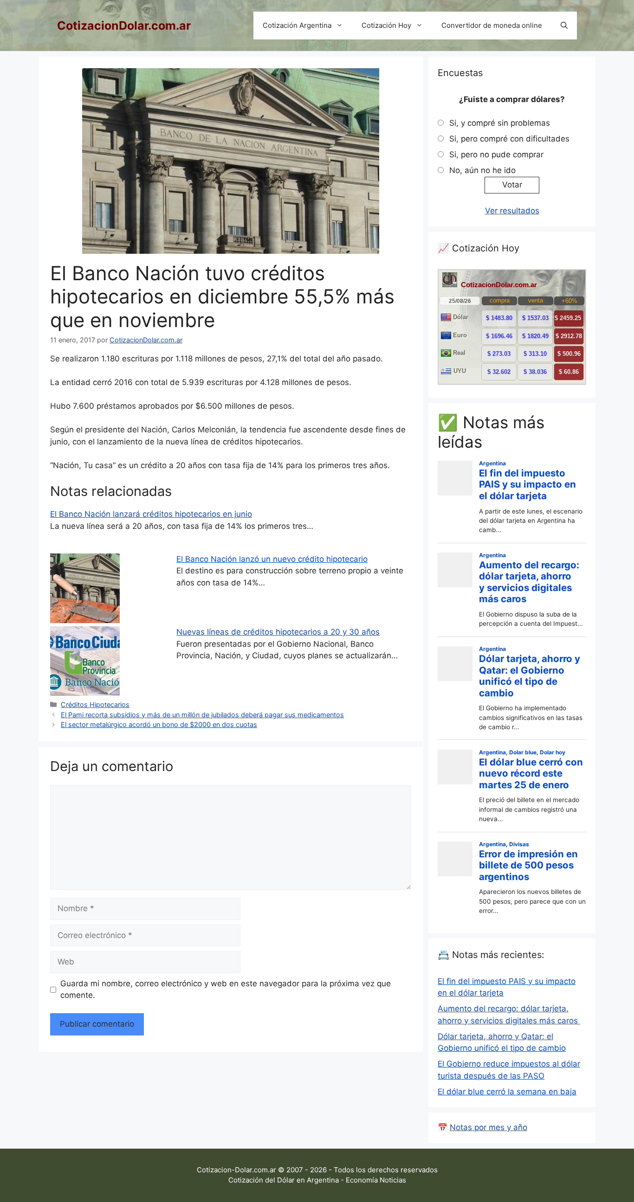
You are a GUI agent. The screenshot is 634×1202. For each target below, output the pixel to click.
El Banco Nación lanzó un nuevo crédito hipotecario (272, 559)
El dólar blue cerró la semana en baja (507, 1091)
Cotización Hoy (386, 25)
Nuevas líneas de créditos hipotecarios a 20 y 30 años (278, 631)
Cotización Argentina (297, 25)
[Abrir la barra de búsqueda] (564, 25)
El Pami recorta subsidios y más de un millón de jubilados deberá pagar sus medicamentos (202, 715)
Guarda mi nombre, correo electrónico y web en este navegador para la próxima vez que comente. (225, 989)
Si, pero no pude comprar (496, 154)
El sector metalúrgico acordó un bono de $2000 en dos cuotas (159, 724)
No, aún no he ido (482, 170)
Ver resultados (512, 210)
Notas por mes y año (488, 1127)
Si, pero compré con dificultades (509, 138)
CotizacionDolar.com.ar (124, 25)
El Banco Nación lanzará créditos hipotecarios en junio (151, 514)
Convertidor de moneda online (491, 25)
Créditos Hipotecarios (95, 704)
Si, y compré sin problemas (499, 123)
